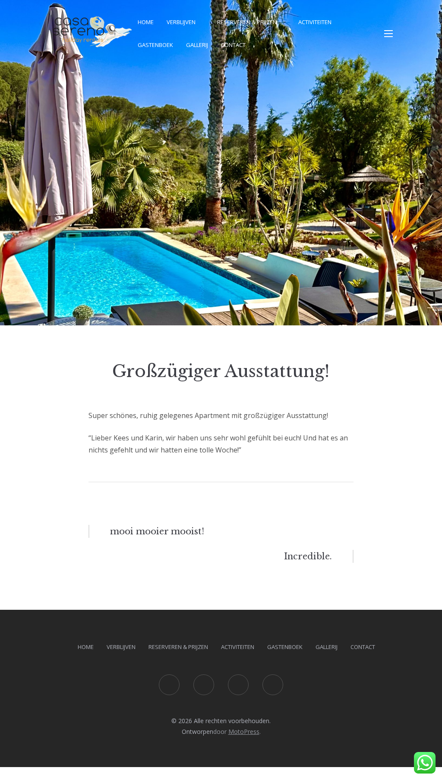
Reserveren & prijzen (247, 22)
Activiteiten (315, 22)
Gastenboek (155, 45)
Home (146, 22)
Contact (233, 45)
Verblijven (181, 22)
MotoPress (243, 731)
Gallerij (197, 45)
